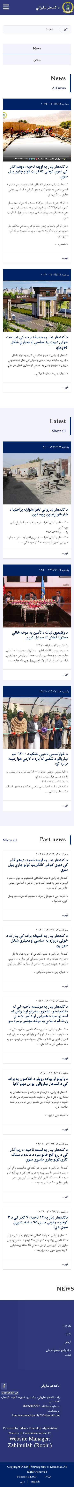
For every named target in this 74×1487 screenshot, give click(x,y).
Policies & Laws (27, 1476)
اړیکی (68, 1341)
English (35, 1481)
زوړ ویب (67, 1325)
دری (22, 1481)
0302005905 (8, 1393)
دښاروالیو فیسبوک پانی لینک (58, 1353)
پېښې (37, 59)
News (37, 49)
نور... (65, 258)
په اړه (68, 1333)
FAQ (48, 1476)
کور (66, 29)
